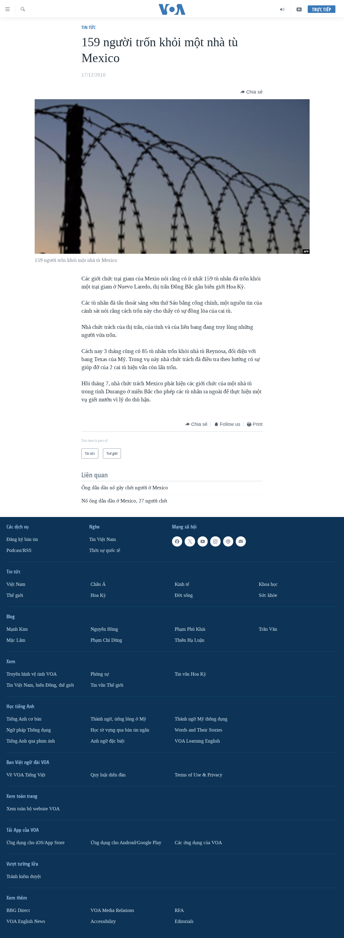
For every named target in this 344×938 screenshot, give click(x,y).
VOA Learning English (197, 741)
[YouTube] (299, 9)
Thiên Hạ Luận (189, 640)
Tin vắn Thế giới (107, 685)
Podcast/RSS (18, 550)
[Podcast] (228, 541)
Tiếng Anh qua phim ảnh (30, 741)
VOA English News (25, 921)
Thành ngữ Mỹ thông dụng (201, 719)
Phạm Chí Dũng (106, 640)
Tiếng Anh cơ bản (23, 719)
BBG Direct (18, 910)
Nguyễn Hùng (104, 629)
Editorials (184, 921)
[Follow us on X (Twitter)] (190, 541)
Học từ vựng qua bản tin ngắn (120, 730)
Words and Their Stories (198, 730)
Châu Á (98, 584)
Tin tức (88, 27)
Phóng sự (100, 674)
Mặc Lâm (15, 640)
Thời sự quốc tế (104, 550)
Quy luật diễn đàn (108, 775)
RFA (179, 910)
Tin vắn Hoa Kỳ (190, 674)
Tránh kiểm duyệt (23, 876)
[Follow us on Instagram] (215, 541)
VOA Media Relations (112, 910)
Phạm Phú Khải (190, 629)
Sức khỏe (268, 595)
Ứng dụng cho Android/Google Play (126, 843)
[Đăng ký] (241, 541)
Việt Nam (15, 584)
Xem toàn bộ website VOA (33, 809)
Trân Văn (268, 629)
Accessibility (103, 921)
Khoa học (268, 584)
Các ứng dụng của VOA (198, 843)
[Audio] (282, 9)
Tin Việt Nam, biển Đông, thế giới (40, 685)
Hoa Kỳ (98, 595)
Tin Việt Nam (102, 539)
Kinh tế (182, 584)
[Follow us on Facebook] (177, 541)
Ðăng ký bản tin (22, 539)
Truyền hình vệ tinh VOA (31, 674)
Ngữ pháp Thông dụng (28, 730)
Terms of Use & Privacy (198, 775)
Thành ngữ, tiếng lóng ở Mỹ (118, 719)
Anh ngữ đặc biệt (107, 741)
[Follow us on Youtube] (203, 541)
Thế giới (14, 595)
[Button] (252, 92)
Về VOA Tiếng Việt (25, 775)
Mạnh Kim (17, 629)
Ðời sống (184, 595)
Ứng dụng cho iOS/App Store (35, 843)
